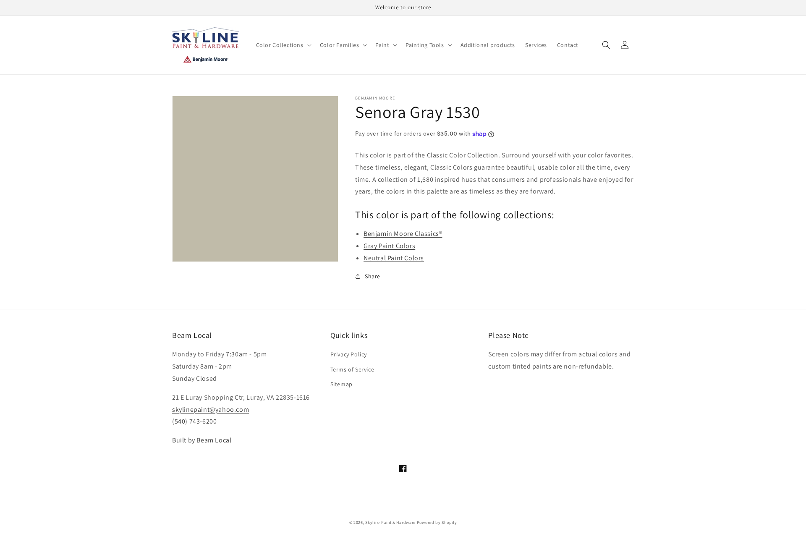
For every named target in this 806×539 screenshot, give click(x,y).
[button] (283, 45)
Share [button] (372, 276)
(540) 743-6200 (194, 421)
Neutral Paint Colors (394, 258)
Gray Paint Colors (389, 245)
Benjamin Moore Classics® (403, 233)
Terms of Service (352, 369)
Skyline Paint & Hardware (390, 522)
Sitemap (341, 384)
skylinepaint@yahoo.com (210, 409)
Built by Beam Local (201, 440)
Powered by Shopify (437, 522)
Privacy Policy (348, 354)
